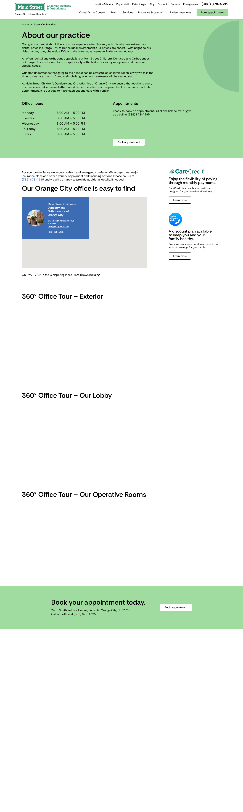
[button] (84, 232)
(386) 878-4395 (139, 114)
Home (25, 24)
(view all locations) (37, 14)
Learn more (180, 200)
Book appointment (128, 142)
